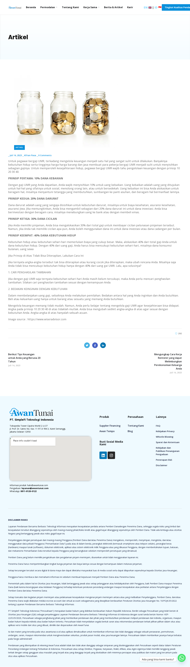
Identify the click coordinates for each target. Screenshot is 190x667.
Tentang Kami (70, 7)
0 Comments (45, 155)
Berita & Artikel (113, 7)
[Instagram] (111, 455)
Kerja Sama (90, 7)
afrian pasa (30, 155)
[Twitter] (87, 345)
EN (148, 7)
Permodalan (47, 7)
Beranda (31, 7)
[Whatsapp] (182, 659)
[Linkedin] (103, 455)
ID (158, 7)
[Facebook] (95, 345)
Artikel (19, 147)
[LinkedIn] (103, 345)
